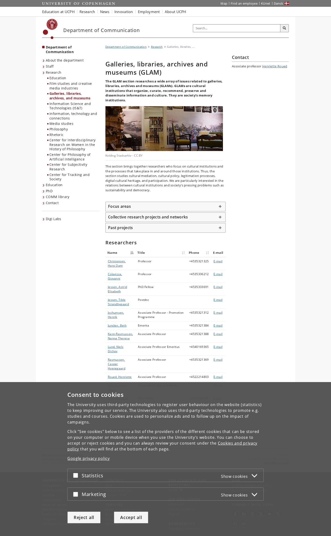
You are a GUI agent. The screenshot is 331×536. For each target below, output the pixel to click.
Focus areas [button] (119, 206)
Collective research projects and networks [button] (148, 217)
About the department (65, 60)
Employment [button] (149, 11)
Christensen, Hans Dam (117, 263)
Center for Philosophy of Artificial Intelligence (69, 156)
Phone (194, 252)
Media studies (61, 123)
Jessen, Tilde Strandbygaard (118, 302)
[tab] (165, 206)
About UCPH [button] (175, 11)
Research (53, 72)
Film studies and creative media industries (70, 85)
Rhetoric (56, 134)
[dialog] (165, 459)
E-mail (217, 261)
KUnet (265, 3)
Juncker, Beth (117, 325)
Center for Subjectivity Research (68, 166)
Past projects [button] (120, 227)
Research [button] (87, 11)
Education (57, 78)
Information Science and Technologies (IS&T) (70, 106)
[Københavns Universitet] (50, 29)
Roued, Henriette (120, 377)
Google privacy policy (88, 458)
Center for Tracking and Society (69, 177)
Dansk (278, 3)
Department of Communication (60, 49)
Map (224, 3)
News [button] (105, 11)
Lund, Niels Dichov (115, 349)
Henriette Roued (274, 66)
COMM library (58, 196)
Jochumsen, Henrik (116, 315)
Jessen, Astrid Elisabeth (117, 289)
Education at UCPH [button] (58, 11)
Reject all (84, 517)
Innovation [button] (123, 11)
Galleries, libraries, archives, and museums (69, 95)
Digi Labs (53, 218)
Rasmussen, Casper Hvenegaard (116, 364)
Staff (50, 66)
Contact (52, 202)
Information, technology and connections (73, 115)
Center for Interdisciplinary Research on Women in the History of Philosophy (72, 144)
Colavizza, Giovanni (115, 276)
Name (112, 252)
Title (141, 252)
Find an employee (244, 3)
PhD (49, 191)
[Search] (284, 28)
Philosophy (58, 129)
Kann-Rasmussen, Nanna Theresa (120, 336)
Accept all (131, 517)
